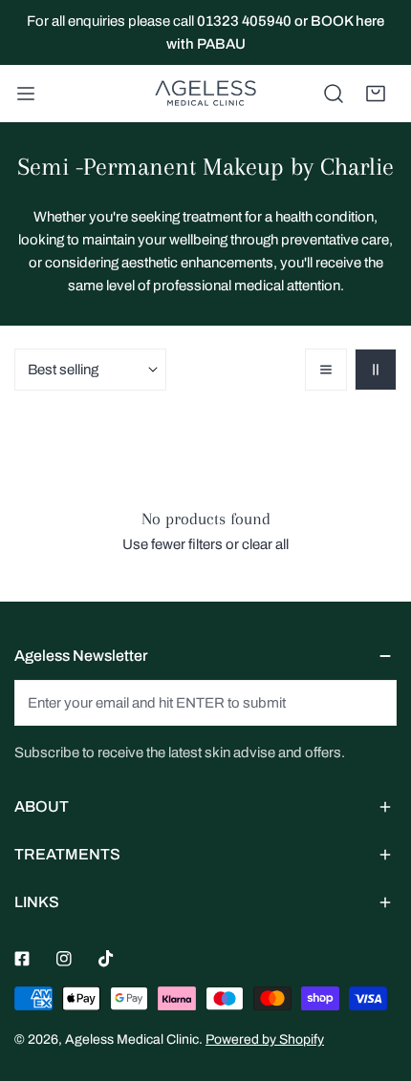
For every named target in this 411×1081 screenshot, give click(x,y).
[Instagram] (64, 958)
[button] (376, 94)
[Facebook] (22, 958)
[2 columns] (376, 370)
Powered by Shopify (265, 1039)
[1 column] (326, 370)
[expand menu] (25, 94)
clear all (265, 544)
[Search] (334, 94)
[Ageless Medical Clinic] (205, 93)
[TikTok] (106, 958)
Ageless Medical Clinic (132, 1039)
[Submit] (372, 702)
